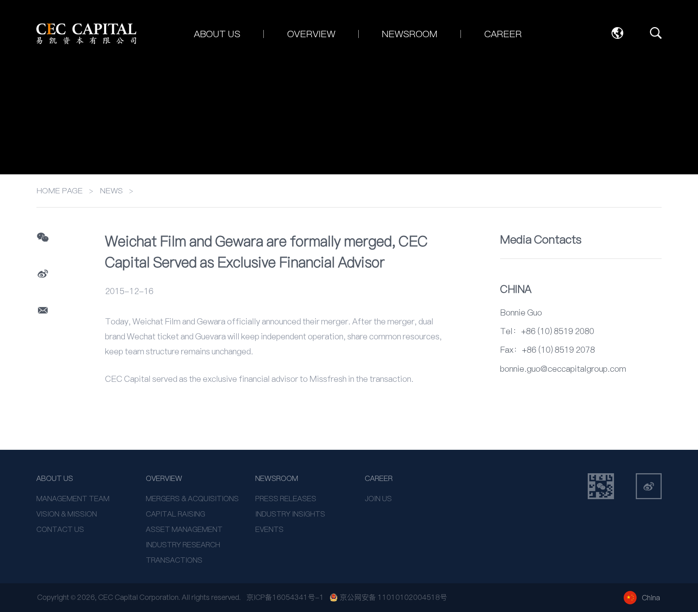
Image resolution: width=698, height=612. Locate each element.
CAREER (379, 478)
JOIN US (378, 498)
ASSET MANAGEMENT (184, 529)
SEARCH (656, 33)
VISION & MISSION (66, 514)
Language (618, 33)
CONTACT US (60, 529)
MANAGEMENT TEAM (72, 498)
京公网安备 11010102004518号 (393, 597)
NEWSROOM (276, 478)
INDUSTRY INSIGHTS (290, 514)
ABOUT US (54, 478)
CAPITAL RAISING (175, 514)
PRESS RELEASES (285, 498)
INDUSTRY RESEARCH (183, 545)
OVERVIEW (164, 478)
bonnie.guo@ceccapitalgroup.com (563, 369)
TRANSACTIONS (174, 560)
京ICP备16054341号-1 (285, 597)
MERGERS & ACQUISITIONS (192, 498)
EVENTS (269, 529)
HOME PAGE (59, 190)
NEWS (111, 190)
